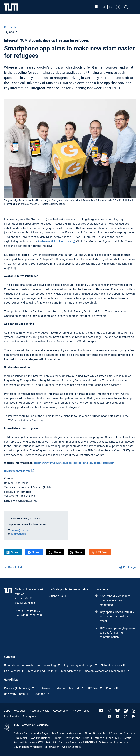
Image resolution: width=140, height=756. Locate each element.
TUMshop (39, 694)
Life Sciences (12, 671)
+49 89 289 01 (33, 610)
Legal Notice (11, 716)
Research (10, 27)
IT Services (44, 688)
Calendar (60, 688)
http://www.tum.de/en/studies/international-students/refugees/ (74, 462)
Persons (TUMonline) (17, 688)
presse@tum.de (20, 530)
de (104, 7)
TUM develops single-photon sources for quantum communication (117, 633)
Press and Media (39, 710)
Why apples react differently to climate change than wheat (117, 616)
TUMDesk (92, 688)
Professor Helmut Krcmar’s (54, 241)
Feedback (20, 710)
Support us (56, 596)
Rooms (110, 688)
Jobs (7, 710)
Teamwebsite (18, 534)
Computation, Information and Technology (30, 665)
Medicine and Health (41, 671)
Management (69, 671)
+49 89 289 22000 (32, 615)
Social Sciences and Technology (105, 671)
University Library (15, 694)
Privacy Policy (80, 710)
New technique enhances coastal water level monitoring (115, 600)
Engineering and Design (79, 665)
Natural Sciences (111, 665)
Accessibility (60, 710)
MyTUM (74, 688)
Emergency (30, 716)
